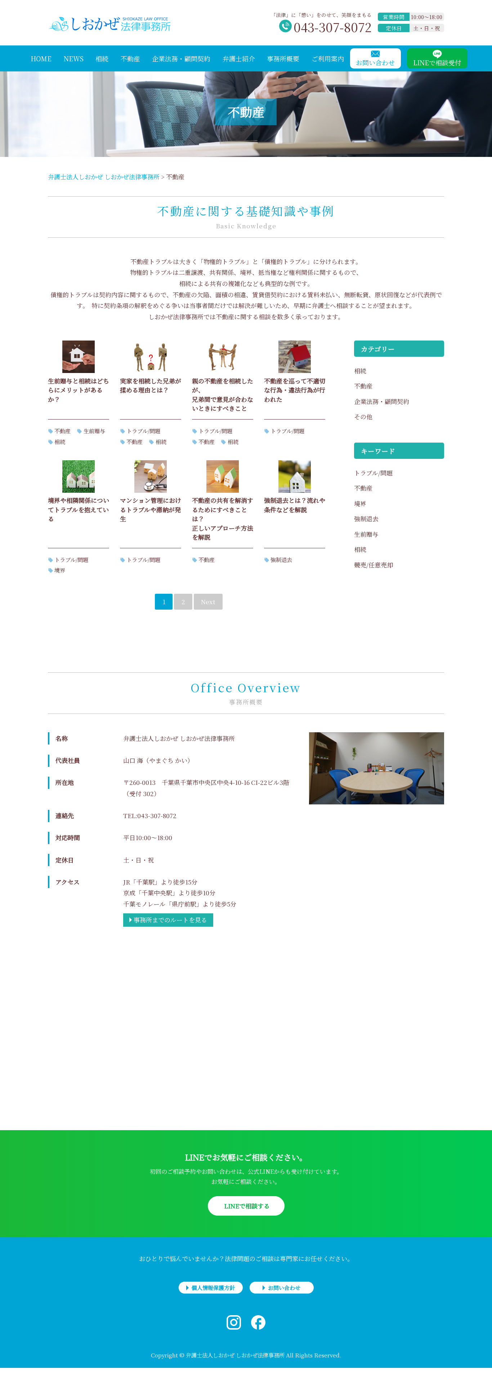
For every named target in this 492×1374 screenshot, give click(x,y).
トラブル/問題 (143, 431)
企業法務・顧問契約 (381, 401)
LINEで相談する (246, 1205)
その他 (363, 416)
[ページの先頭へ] (479, 1361)
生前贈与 (94, 431)
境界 (59, 570)
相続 (59, 441)
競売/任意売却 (373, 564)
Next (208, 601)
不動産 (62, 431)
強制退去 (281, 559)
